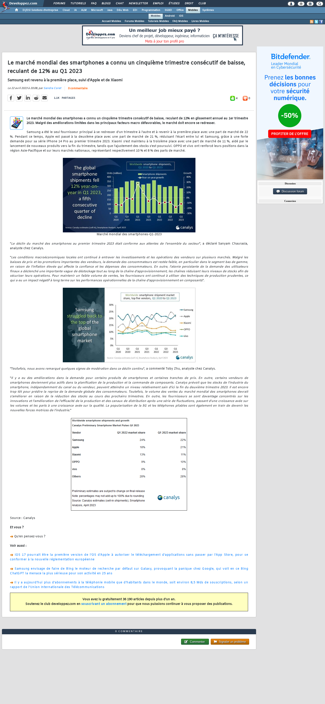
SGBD (168, 10)
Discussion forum (292, 191)
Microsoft (97, 10)
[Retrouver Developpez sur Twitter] (316, 21)
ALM (84, 10)
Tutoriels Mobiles (158, 21)
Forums (59, 3)
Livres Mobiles (200, 21)
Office (180, 10)
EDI (135, 10)
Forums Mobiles (134, 21)
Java (109, 10)
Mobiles (193, 10)
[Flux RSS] (312, 21)
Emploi (158, 3)
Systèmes (208, 10)
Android (170, 15)
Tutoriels (78, 3)
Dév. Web (122, 10)
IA (75, 10)
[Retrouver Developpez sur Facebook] (321, 21)
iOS (181, 15)
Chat (119, 3)
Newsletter (138, 3)
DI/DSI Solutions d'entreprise (40, 10)
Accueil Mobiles (111, 21)
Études (174, 3)
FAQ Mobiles (180, 21)
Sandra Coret (52, 88)
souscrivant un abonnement (104, 604)
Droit (188, 3)
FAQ (93, 3)
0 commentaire (78, 88)
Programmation (151, 10)
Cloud (66, 10)
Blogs (106, 3)
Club (202, 3)
